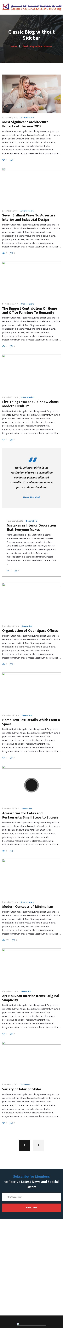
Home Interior (27, 397)
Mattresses (26, 1084)
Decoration (31, 521)
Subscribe (31, 1208)
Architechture (27, 117)
